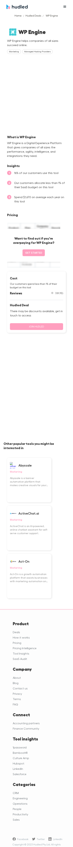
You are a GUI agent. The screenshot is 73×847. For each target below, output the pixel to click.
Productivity (20, 814)
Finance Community (26, 728)
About (17, 677)
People (17, 809)
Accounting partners (26, 723)
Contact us (20, 688)
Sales (16, 819)
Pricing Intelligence (24, 648)
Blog (15, 683)
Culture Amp (21, 758)
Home (18, 15)
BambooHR (20, 752)
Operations (20, 803)
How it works (21, 637)
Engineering (20, 798)
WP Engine (52, 15)
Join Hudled (36, 326)
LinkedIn (18, 768)
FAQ (15, 704)
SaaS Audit (20, 658)
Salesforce (19, 774)
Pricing (17, 642)
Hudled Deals (33, 15)
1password (20, 747)
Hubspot (18, 763)
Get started (33, 252)
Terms (17, 699)
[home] (31, 6)
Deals (16, 632)
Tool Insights (21, 653)
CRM (16, 793)
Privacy (17, 693)
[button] (65, 6)
